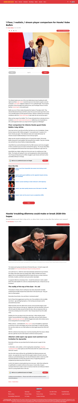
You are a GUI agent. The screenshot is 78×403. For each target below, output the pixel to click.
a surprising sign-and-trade (17, 319)
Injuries (40, 1)
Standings (31, 1)
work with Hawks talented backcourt (22, 120)
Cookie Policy (53, 394)
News (16, 1)
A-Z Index (27, 396)
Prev (12, 72)
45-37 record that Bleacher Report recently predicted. (27, 268)
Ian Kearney (11, 221)
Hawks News (15, 381)
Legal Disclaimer (66, 394)
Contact (38, 391)
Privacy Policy (28, 394)
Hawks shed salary (23, 115)
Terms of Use (39, 394)
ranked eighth (16, 107)
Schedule (25, 1)
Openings (27, 391)
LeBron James (28, 323)
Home (9, 381)
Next (45, 72)
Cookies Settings (40, 396)
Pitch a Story (11, 394)
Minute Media (8, 399)
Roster (36, 1)
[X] (70, 1)
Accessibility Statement (14, 396)
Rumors (20, 1)
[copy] (16, 31)
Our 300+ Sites (53, 391)
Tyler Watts (11, 27)
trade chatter (20, 102)
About (9, 391)
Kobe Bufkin (17, 103)
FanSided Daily (65, 391)
